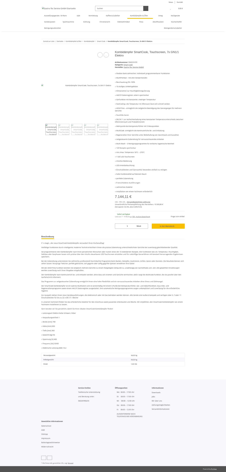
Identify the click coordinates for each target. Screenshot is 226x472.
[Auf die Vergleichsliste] (100, 54)
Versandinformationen (161, 409)
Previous (43, 129)
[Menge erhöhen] (145, 226)
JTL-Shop (214, 469)
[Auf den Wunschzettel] (106, 54)
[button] (165, 8)
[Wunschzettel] (170, 8)
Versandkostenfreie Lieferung (138, 202)
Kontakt (180, 2)
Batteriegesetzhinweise (50, 442)
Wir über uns (157, 401)
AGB (43, 430)
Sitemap (44, 434)
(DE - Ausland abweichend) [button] (141, 217)
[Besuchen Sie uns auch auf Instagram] (49, 458)
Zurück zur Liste (48, 41)
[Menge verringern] (117, 226)
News (171, 2)
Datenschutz (46, 426)
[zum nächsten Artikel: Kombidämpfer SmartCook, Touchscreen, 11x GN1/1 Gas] (182, 41)
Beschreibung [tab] (47, 237)
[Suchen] (145, 8)
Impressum (45, 438)
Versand (70, 463)
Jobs (153, 396)
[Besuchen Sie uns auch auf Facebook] (43, 458)
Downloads (156, 392)
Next (110, 129)
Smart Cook (128, 65)
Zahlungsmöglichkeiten (161, 405)
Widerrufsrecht (47, 447)
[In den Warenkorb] (43, 49)
